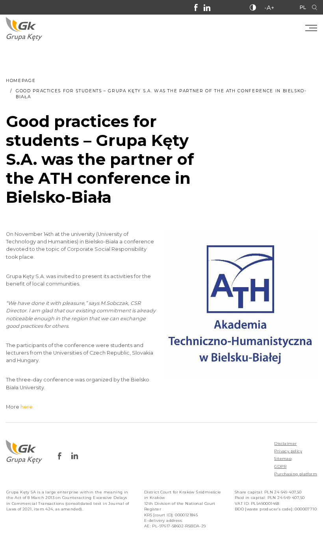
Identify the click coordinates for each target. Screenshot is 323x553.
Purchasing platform (295, 474)
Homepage (20, 80)
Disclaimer (285, 443)
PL (303, 7)
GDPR (280, 466)
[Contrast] (253, 7)
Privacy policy (288, 451)
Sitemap (282, 458)
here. (27, 407)
